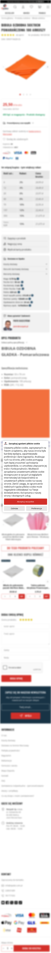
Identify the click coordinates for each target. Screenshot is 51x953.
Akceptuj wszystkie (25, 501)
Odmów (14, 508)
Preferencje (36, 508)
